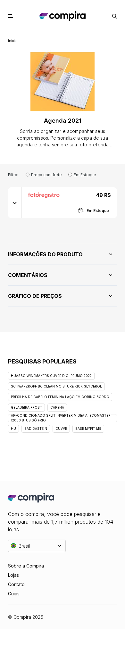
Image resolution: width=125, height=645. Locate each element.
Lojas (13, 575)
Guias (14, 593)
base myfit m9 (88, 428)
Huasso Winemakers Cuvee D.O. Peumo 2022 (51, 376)
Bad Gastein (35, 428)
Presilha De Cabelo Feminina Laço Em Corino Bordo (60, 397)
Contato (16, 584)
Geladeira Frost (26, 407)
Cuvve (61, 428)
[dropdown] (14, 202)
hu (13, 428)
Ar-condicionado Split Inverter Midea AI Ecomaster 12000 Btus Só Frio (61, 418)
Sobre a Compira (26, 565)
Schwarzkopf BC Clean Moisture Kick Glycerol (56, 386)
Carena (57, 407)
